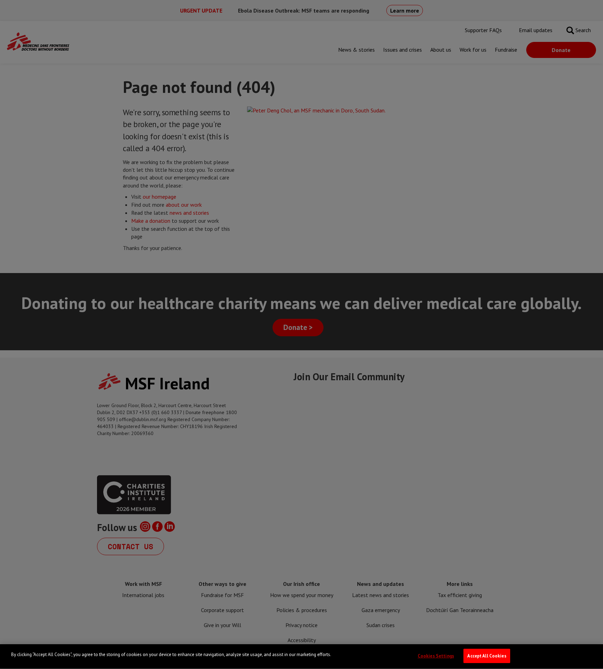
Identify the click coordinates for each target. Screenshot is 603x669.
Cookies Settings (436, 656)
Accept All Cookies (486, 656)
